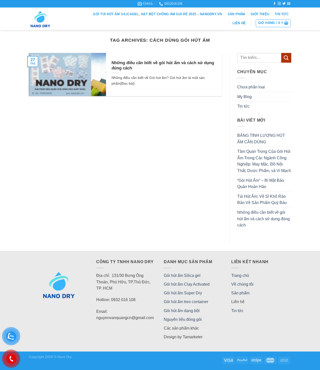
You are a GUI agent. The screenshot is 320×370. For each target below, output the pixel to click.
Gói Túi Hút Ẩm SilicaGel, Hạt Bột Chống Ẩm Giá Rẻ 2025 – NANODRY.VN (157, 14)
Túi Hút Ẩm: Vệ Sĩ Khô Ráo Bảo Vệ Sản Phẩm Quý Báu (262, 199)
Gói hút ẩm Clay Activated (187, 284)
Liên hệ (239, 23)
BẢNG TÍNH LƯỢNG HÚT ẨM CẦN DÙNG (261, 138)
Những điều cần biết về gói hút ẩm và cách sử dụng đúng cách (263, 218)
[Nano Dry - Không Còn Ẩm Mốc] (49, 18)
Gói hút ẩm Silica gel (182, 275)
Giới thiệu (260, 14)
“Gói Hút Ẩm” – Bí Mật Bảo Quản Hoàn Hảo (260, 183)
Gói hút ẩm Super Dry (183, 293)
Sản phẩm (236, 14)
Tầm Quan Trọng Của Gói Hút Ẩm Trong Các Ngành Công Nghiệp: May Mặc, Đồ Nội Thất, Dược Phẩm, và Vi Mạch (264, 161)
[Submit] (286, 58)
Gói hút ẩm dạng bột (182, 311)
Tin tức (281, 14)
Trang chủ (240, 275)
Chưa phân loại (251, 87)
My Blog (244, 97)
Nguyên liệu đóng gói (183, 319)
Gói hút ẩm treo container (186, 302)
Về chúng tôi (242, 284)
